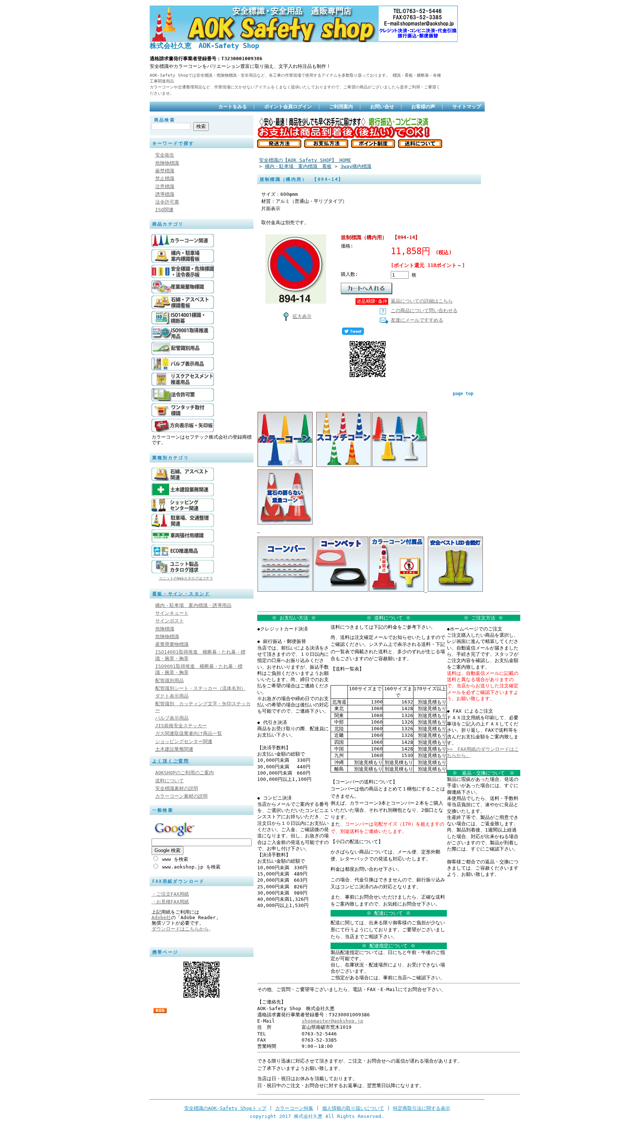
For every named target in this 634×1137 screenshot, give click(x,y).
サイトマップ (466, 106)
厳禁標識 (164, 170)
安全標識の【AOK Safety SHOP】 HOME (305, 160)
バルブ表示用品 (172, 718)
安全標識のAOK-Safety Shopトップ (225, 1108)
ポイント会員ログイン (288, 106)
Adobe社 (161, 917)
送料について (169, 780)
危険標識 (164, 629)
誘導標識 (164, 194)
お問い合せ (382, 106)
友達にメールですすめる (417, 320)
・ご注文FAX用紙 (170, 894)
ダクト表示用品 (172, 696)
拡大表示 (301, 316)
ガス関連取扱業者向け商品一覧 (188, 733)
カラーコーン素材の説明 (181, 796)
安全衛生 (164, 155)
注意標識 (164, 186)
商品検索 (164, 120)
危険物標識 (167, 163)
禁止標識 (164, 178)
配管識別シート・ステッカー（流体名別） (200, 688)
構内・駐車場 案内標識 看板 (298, 166)
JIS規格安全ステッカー (181, 725)
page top (463, 393)
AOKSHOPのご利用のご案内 (184, 772)
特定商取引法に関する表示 (421, 1108)
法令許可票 (167, 202)
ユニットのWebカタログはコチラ (186, 578)
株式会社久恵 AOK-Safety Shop (204, 45)
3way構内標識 (355, 166)
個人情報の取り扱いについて (353, 1108)
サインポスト (169, 621)
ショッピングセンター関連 (183, 741)
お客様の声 (423, 106)
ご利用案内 (341, 106)
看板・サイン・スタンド (181, 593)
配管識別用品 (169, 680)
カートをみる (232, 106)
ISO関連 (164, 209)
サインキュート (172, 613)
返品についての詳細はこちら (422, 301)
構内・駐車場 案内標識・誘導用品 (193, 605)
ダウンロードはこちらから (180, 929)
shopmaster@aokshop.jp (332, 1021)
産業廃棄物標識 (172, 644)
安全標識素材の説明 (176, 788)
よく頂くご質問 (170, 761)
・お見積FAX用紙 (170, 901)
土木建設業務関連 (174, 749)
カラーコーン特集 (294, 1108)
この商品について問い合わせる (424, 310)
